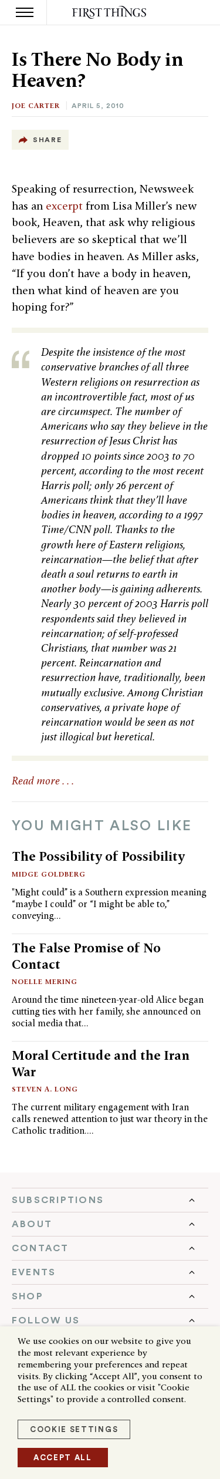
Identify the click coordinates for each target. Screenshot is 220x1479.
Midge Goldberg (49, 874)
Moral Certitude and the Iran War (100, 1063)
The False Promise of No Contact (86, 955)
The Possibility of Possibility (98, 856)
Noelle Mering (44, 981)
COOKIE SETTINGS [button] (74, 1429)
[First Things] (110, 12)
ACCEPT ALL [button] (62, 1457)
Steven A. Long (45, 1088)
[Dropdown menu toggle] (110, 1200)
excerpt (66, 206)
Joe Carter (36, 105)
